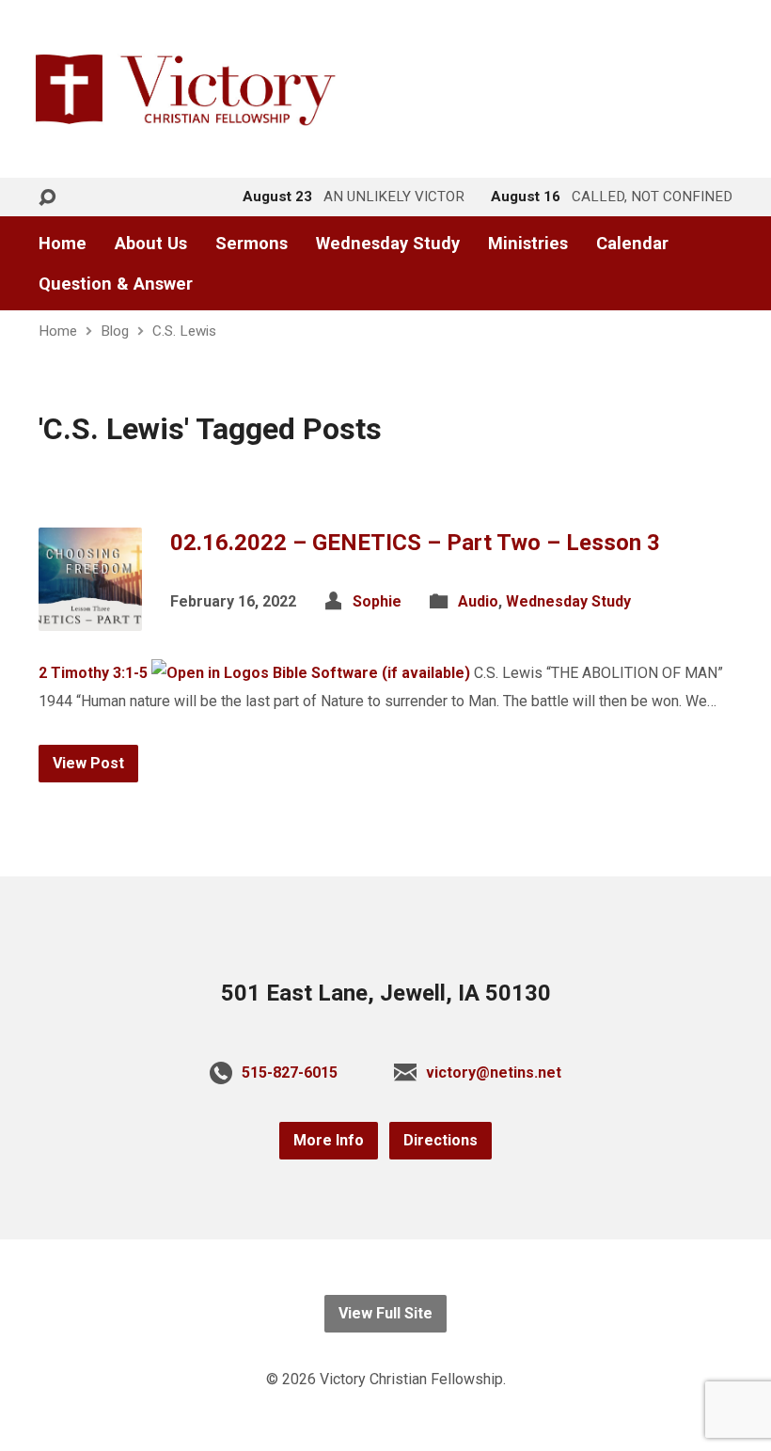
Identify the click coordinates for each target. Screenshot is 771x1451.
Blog (115, 331)
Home (63, 243)
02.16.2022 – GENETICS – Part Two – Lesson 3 (415, 542)
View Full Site (385, 1313)
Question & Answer (116, 284)
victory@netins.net (493, 1072)
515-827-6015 (290, 1072)
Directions (440, 1140)
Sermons (251, 243)
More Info (328, 1140)
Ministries (528, 243)
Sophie (377, 601)
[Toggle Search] (47, 197)
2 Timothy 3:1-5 (93, 673)
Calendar (632, 243)
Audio (478, 601)
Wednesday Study (388, 243)
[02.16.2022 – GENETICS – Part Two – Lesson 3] (90, 616)
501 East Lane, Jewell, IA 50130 (386, 993)
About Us (151, 243)
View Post (88, 763)
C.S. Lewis (184, 331)
